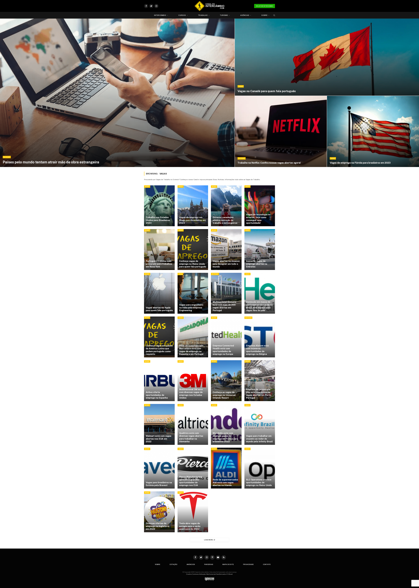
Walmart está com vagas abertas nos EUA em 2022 (158, 439)
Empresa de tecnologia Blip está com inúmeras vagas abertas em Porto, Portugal (258, 393)
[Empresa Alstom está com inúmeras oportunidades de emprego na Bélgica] (259, 337)
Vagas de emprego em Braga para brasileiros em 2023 (192, 220)
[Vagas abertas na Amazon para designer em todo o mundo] (226, 249)
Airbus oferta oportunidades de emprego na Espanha (157, 395)
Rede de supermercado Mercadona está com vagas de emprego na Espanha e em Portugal (191, 349)
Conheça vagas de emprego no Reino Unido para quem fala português (192, 264)
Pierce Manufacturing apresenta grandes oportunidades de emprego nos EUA (190, 481)
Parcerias (208, 564)
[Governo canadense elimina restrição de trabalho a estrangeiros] (226, 205)
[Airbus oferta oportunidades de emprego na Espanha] (159, 380)
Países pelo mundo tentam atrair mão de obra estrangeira (51, 162)
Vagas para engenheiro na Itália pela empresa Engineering (191, 308)
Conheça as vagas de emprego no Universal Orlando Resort (224, 395)
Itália (180, 274)
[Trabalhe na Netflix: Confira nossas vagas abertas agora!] (281, 131)
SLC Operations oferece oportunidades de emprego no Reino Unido (259, 482)
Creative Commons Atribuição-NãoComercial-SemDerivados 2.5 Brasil (209, 574)
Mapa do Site (228, 564)
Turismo (224, 15)
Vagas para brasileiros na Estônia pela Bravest (159, 484)
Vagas (240, 86)
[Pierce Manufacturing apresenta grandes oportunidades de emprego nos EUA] (193, 468)
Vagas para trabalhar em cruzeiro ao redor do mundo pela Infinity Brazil (259, 439)
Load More (208, 540)
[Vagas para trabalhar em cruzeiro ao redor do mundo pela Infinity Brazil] (259, 424)
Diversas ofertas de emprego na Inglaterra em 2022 (157, 526)
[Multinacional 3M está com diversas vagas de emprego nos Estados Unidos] (193, 380)
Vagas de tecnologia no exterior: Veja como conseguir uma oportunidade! (258, 218)
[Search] (274, 15)
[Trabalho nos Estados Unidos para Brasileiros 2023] (159, 205)
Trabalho (203, 15)
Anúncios (191, 564)
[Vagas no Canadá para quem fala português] (327, 57)
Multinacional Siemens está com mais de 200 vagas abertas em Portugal (224, 306)
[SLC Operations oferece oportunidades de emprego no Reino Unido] (259, 468)
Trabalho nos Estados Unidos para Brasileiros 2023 (158, 220)
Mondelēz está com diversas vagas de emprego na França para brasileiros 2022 (225, 437)
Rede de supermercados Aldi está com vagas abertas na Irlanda (225, 482)
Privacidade (248, 564)
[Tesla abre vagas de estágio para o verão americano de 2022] (193, 511)
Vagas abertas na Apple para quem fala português (159, 309)
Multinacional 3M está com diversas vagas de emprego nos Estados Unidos (191, 393)
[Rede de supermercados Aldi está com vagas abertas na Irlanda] (226, 468)
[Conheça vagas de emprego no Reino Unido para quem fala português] (193, 249)
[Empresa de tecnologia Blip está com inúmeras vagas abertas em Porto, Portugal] (259, 380)
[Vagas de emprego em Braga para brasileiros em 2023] (193, 205)
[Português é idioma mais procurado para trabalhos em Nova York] (159, 249)
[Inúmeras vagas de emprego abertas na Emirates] (259, 249)
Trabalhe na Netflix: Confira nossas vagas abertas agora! (269, 162)
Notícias (7, 157)
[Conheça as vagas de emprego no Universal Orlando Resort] (226, 380)
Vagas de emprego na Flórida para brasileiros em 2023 (360, 162)
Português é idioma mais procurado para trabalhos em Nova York (159, 264)
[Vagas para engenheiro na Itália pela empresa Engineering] (193, 293)
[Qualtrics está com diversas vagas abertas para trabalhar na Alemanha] (193, 424)
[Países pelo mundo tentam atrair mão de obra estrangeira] (117, 93)
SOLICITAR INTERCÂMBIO (264, 6)
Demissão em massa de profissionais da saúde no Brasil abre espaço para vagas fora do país (259, 306)
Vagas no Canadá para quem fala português (267, 91)
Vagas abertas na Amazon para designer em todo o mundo (226, 264)
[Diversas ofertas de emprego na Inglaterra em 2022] (159, 511)
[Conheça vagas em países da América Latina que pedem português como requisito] (159, 337)
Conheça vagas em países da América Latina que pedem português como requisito (159, 349)
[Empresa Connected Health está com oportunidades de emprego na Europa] (226, 337)
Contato (267, 564)
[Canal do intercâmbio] (209, 6)
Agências (244, 15)
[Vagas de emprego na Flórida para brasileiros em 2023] (373, 131)
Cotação (173, 564)
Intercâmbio (160, 15)
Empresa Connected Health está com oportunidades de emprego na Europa (223, 349)
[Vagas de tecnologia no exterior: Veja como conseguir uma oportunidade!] (259, 205)
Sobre (264, 15)
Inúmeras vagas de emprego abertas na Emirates (256, 264)
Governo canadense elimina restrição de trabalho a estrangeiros (225, 220)
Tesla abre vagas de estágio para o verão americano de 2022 (189, 526)
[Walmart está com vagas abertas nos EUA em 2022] (159, 424)
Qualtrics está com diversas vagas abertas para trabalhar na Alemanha (191, 437)
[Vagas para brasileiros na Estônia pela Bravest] (159, 468)
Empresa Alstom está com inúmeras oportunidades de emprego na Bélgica (257, 349)
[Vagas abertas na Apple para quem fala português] (159, 293)
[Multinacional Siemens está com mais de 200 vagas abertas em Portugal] (226, 293)
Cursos (182, 15)
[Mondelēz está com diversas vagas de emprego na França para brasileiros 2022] (226, 424)
